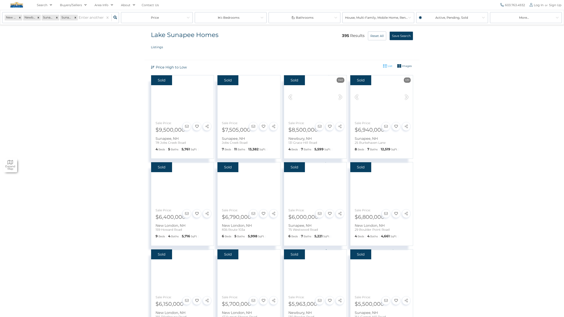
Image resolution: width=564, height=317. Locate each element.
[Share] (207, 126)
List (389, 66)
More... (524, 18)
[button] (19, 17)
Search (42, 5)
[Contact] (186, 126)
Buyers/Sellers (71, 5)
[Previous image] (290, 97)
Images (406, 66)
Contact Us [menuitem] (150, 5)
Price (155, 18)
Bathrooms (305, 18)
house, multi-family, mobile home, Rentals (378, 18)
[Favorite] (197, 126)
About (125, 5)
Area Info (101, 5)
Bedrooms (231, 18)
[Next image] (340, 97)
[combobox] (79, 17)
